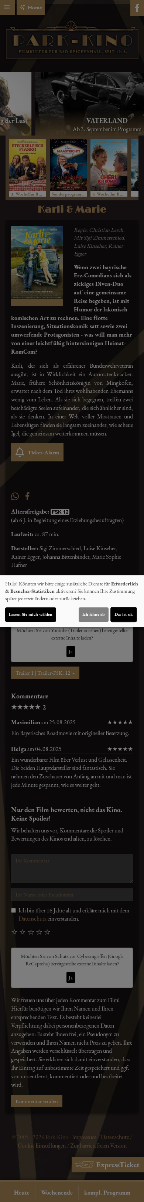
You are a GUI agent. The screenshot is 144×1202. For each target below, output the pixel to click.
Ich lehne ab (93, 614)
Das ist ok (123, 614)
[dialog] (72, 601)
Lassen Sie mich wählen (30, 614)
